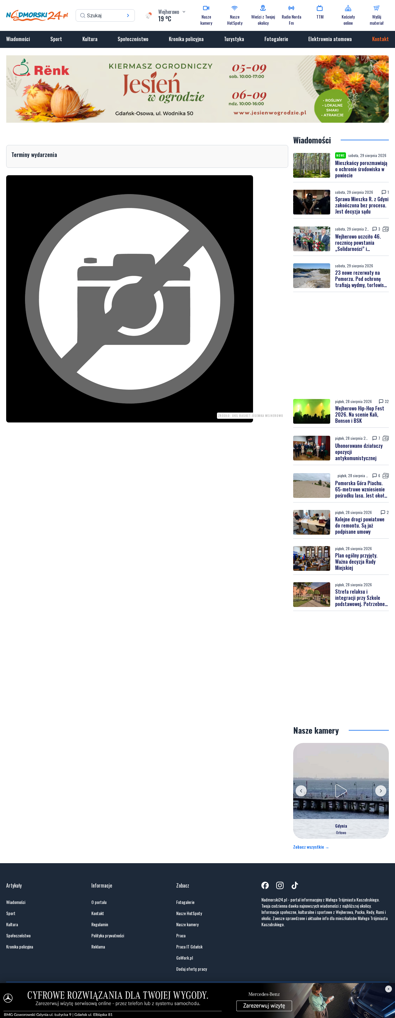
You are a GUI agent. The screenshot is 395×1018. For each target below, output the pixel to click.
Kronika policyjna (186, 39)
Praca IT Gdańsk (189, 947)
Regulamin (99, 924)
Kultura (90, 39)
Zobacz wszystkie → (311, 847)
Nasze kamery (187, 924)
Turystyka (234, 39)
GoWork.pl (184, 958)
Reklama (98, 947)
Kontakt (380, 39)
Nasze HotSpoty (189, 913)
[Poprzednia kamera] (301, 790)
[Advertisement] (341, 345)
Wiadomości (18, 39)
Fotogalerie (276, 39)
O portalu (98, 902)
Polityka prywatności (107, 935)
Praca (180, 935)
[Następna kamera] (380, 790)
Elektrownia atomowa (330, 39)
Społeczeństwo (133, 39)
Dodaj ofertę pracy (191, 969)
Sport (56, 39)
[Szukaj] (128, 15)
